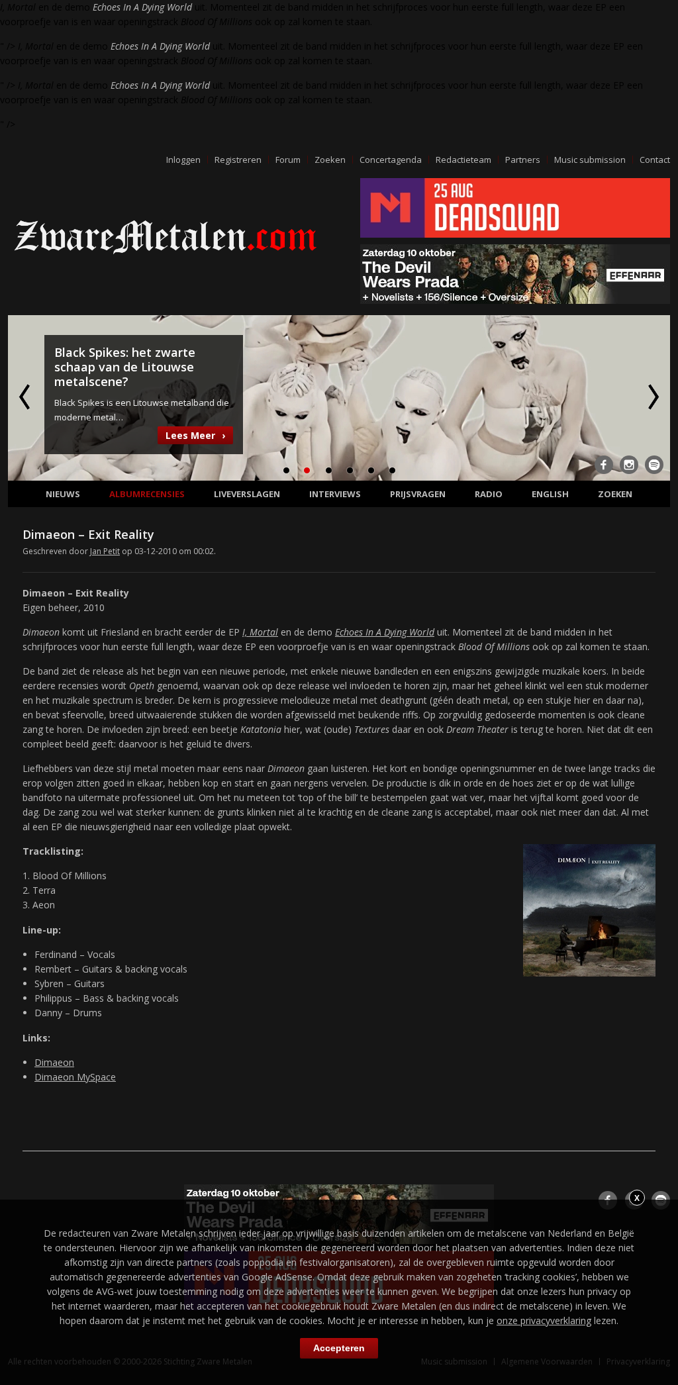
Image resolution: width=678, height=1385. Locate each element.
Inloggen (183, 160)
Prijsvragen (418, 494)
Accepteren (339, 1348)
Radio (489, 494)
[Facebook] (604, 464)
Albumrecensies (147, 494)
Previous (25, 396)
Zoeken (330, 160)
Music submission (590, 160)
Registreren (238, 160)
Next (652, 396)
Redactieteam (463, 160)
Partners (522, 160)
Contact (655, 160)
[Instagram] (629, 464)
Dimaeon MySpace (75, 1077)
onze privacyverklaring (544, 1320)
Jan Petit (105, 551)
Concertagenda (391, 160)
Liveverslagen (247, 494)
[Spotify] (654, 464)
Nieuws (63, 494)
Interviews (335, 494)
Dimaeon (54, 1062)
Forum (288, 160)
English (550, 494)
